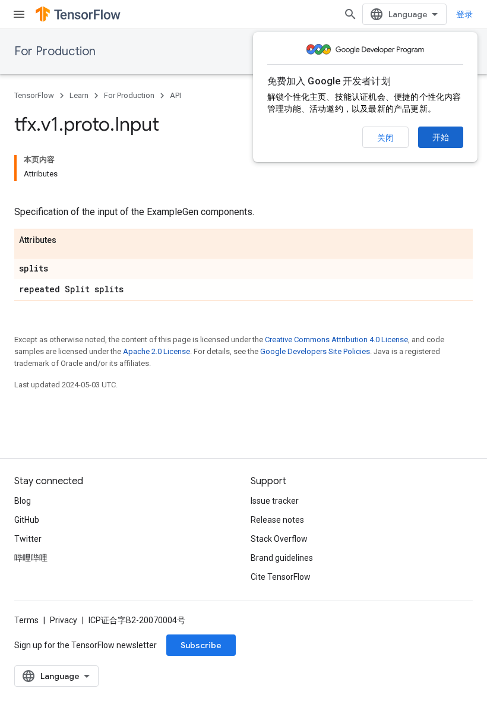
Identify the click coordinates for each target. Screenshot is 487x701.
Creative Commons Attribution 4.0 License (336, 339)
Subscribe (201, 645)
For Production (55, 51)
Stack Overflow (279, 539)
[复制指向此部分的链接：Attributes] (68, 240)
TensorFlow (34, 95)
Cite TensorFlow (281, 577)
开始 (440, 137)
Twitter (28, 539)
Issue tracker (275, 501)
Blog (22, 501)
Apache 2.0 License (156, 351)
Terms (26, 620)
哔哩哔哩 (31, 558)
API (175, 95)
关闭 (385, 137)
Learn (78, 95)
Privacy (63, 620)
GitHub (26, 520)
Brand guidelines (282, 558)
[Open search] (350, 14)
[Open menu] (19, 14)
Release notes (277, 520)
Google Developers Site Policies (315, 351)
